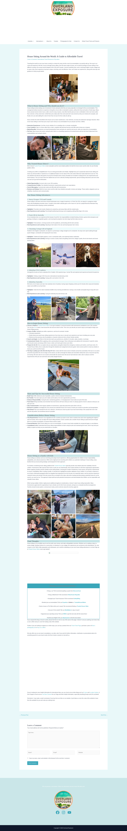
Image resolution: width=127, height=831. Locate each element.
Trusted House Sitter (82, 606)
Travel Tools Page (76, 625)
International (39, 41)
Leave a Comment (32, 59)
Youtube (56, 41)
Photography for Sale (65, 41)
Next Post (104, 715)
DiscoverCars (77, 591)
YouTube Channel (47, 694)
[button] (33, 41)
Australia (30, 41)
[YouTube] (69, 812)
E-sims (85, 692)
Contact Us (77, 41)
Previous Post (24, 715)
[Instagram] (63, 812)
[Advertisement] (63, 27)
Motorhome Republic (74, 594)
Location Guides (94, 692)
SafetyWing (77, 598)
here (35, 327)
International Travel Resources (46, 59)
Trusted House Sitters (39, 166)
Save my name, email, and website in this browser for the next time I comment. (49, 758)
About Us (49, 41)
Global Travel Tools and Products (90, 41)
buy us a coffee (41, 627)
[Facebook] (57, 812)
